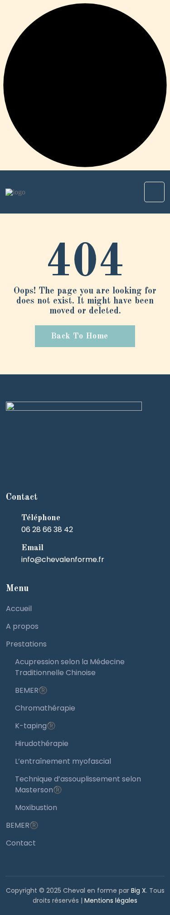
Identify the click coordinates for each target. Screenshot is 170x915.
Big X (137, 890)
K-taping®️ (35, 726)
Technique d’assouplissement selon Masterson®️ (78, 784)
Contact (21, 843)
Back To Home (79, 336)
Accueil (19, 608)
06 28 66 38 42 (47, 529)
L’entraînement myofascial (63, 761)
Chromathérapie (45, 708)
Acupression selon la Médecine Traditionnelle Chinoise (70, 667)
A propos (22, 626)
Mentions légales (110, 900)
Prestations (26, 644)
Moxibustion (36, 807)
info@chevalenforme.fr (62, 559)
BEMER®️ (31, 690)
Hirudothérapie (41, 743)
